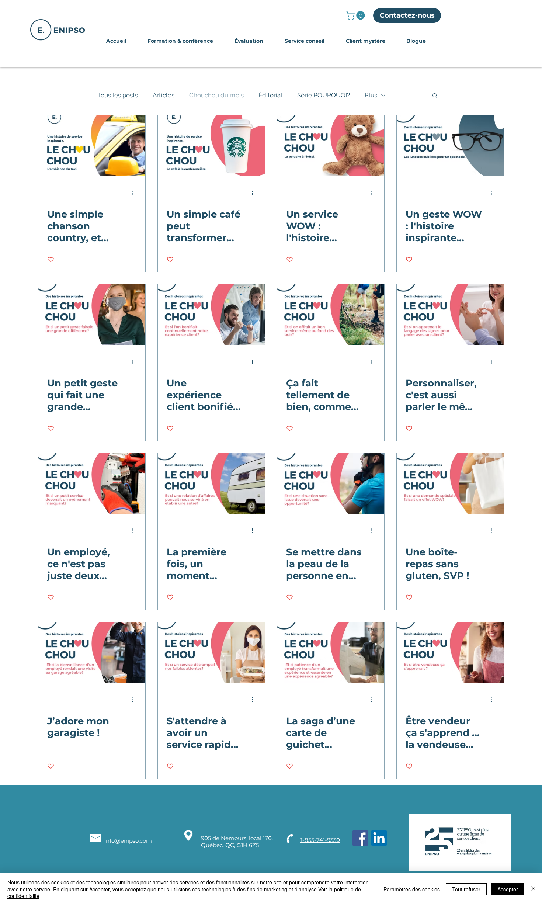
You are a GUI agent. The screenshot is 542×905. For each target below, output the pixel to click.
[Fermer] (533, 889)
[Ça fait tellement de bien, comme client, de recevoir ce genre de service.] (330, 314)
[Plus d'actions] (135, 192)
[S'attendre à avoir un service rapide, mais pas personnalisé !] (211, 652)
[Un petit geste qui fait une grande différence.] (91, 314)
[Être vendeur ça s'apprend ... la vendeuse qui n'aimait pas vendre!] (450, 652)
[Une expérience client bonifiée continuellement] (211, 314)
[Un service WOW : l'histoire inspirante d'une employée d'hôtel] (330, 145)
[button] (356, 15)
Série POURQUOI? (323, 95)
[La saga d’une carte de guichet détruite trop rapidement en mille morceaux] (330, 652)
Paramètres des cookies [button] (411, 889)
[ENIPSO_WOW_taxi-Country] (91, 145)
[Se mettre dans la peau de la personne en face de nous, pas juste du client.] (330, 483)
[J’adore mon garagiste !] (91, 652)
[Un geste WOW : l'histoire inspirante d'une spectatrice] (450, 145)
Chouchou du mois (216, 95)
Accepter (507, 889)
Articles (163, 95)
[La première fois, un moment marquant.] (211, 483)
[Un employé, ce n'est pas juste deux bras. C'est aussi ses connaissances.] (91, 483)
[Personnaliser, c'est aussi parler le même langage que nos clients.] (450, 314)
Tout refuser (466, 889)
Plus (371, 95)
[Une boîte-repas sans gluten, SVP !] (450, 483)
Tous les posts (118, 95)
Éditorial (270, 95)
